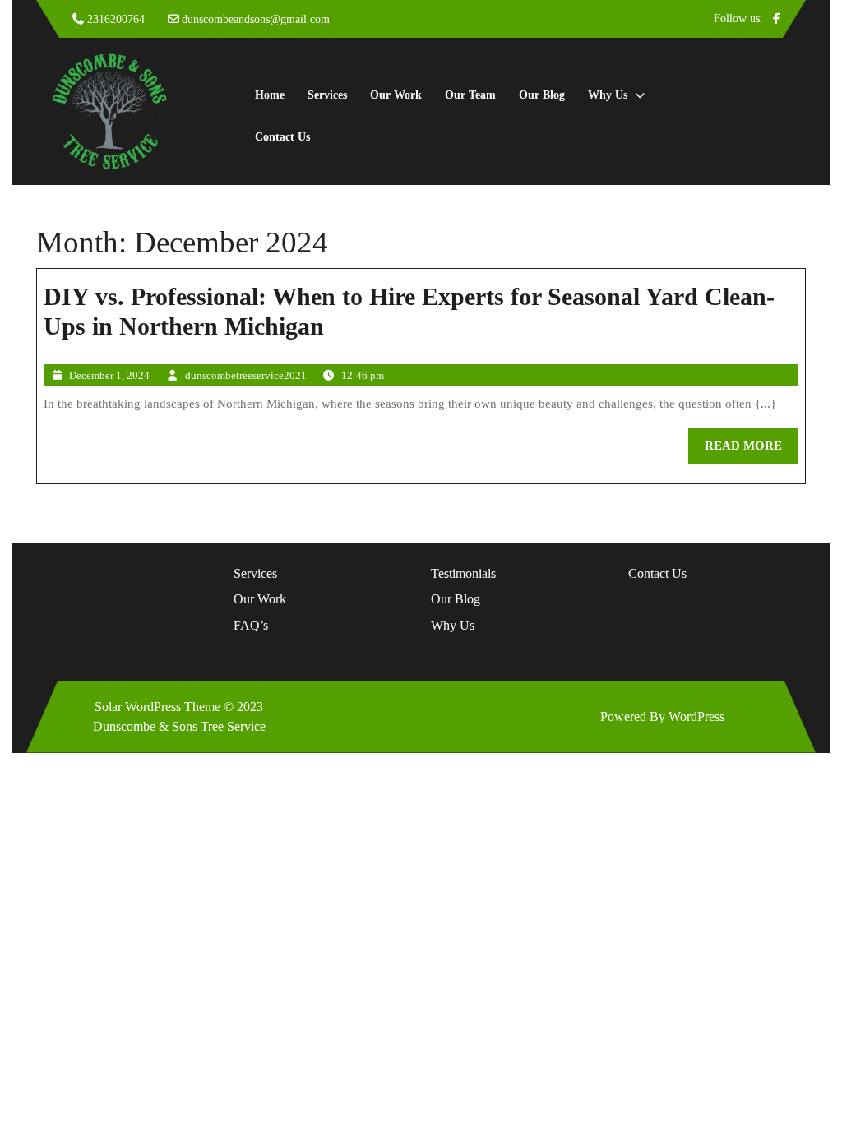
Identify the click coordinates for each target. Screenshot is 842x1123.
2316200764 (116, 19)
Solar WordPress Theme (157, 707)
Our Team (470, 95)
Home (270, 95)
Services (327, 95)
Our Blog (542, 95)
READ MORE (751, 451)
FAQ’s (251, 625)
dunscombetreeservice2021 (246, 375)
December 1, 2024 (109, 375)
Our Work (396, 95)
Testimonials (463, 573)
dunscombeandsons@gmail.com (256, 19)
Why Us (607, 95)
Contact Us (282, 137)
